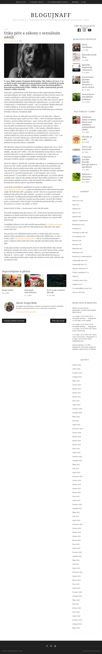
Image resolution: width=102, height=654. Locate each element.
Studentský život (78, 264)
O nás (83, 2)
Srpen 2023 (76, 472)
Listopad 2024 (77, 413)
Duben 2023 (76, 488)
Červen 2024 (76, 432)
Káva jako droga (58, 321)
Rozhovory (76, 252)
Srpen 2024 (76, 425)
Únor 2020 (76, 612)
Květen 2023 (76, 484)
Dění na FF (20, 2)
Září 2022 (75, 516)
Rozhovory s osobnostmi (80, 256)
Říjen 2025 (76, 381)
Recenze (75, 240)
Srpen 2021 (76, 568)
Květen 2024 (76, 436)
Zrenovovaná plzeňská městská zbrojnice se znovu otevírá (88, 82)
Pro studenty (76, 236)
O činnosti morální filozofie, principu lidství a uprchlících (89, 162)
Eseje (6, 29)
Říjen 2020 (76, 600)
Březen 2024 (76, 444)
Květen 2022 (76, 532)
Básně (74, 197)
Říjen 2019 (76, 628)
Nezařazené (76, 224)
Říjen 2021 (76, 560)
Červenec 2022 (77, 524)
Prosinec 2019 (77, 620)
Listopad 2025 (77, 377)
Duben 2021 (76, 576)
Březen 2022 (76, 540)
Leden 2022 (76, 548)
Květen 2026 (76, 365)
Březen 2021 (76, 580)
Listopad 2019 (77, 624)
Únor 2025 (76, 401)
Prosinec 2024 (77, 409)
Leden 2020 (76, 616)
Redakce (75, 2)
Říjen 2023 (76, 464)
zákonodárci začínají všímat (25, 238)
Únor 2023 (76, 496)
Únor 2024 (76, 448)
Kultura (75, 216)
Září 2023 (75, 468)
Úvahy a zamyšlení (79, 272)
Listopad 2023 (77, 460)
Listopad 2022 (77, 508)
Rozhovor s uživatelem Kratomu (87, 176)
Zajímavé (75, 284)
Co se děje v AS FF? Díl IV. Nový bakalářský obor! (84, 339)
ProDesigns (96, 651)
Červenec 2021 (77, 572)
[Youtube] (89, 31)
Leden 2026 (76, 369)
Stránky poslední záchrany (14, 321)
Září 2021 (75, 564)
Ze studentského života (58, 2)
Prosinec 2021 (77, 552)
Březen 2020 (76, 608)
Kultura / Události (78, 220)
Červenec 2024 (77, 428)
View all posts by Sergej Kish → (27, 312)
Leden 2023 (76, 500)
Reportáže (75, 248)
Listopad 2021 (77, 556)
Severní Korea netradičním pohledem (88, 96)
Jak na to (75, 212)
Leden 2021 (76, 588)
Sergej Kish (8, 41)
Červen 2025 (76, 385)
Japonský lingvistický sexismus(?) (87, 67)
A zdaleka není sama (54, 224)
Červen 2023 (76, 480)
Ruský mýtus (7, 290)
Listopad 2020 (77, 596)
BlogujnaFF (51, 15)
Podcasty (75, 228)
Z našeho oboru (36, 2)
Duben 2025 (76, 393)
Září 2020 (75, 604)
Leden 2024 (76, 452)
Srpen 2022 (76, 520)
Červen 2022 (76, 528)
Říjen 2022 (76, 512)
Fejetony (75, 208)
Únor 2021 (76, 584)
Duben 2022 (76, 536)
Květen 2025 (76, 389)
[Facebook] (79, 31)
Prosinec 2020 (77, 592)
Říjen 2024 (76, 417)
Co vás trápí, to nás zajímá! (81, 320)
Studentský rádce (78, 260)
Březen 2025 (76, 397)
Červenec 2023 (77, 476)
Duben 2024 (76, 440)
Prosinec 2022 (77, 504)
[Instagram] (84, 31)
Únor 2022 (76, 544)
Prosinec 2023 (77, 456)
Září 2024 (75, 421)
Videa (74, 276)
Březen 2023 (76, 492)
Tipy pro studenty (78, 268)
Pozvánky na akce (78, 232)
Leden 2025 (76, 405)
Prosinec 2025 (77, 373)
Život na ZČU (76, 292)
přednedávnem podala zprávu (15, 189)
